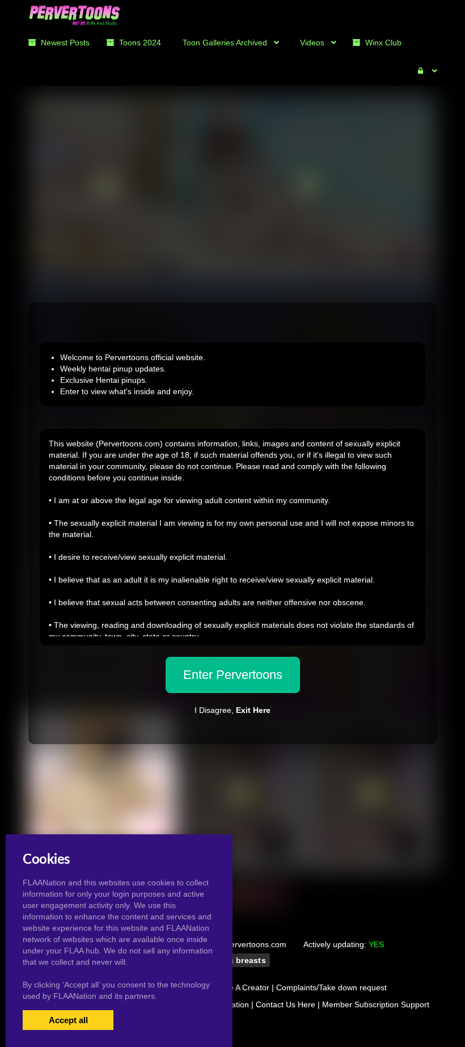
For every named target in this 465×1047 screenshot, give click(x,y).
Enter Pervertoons (232, 675)
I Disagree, (232, 710)
